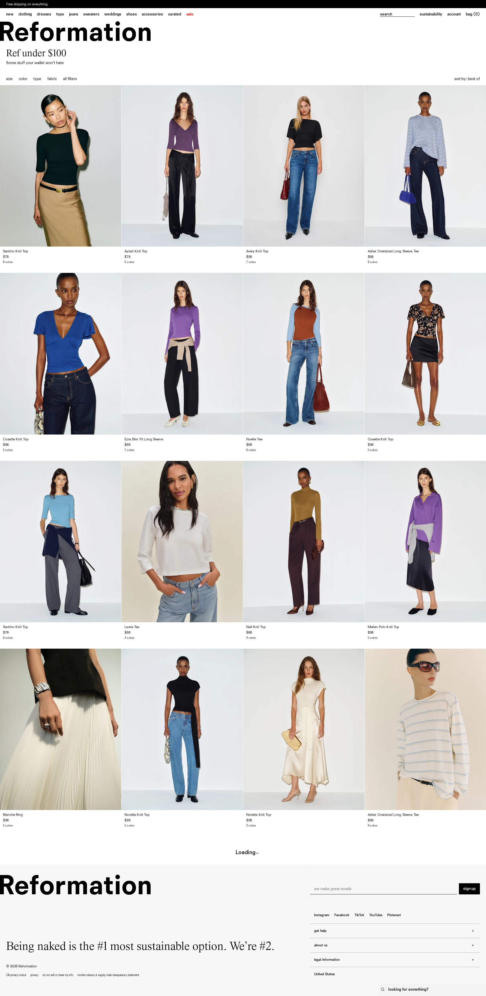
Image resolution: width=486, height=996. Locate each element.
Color (23, 79)
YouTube (375, 915)
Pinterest (394, 915)
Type (37, 79)
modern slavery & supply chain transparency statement (108, 975)
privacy (34, 975)
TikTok (359, 915)
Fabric (52, 79)
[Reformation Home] (75, 31)
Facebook (341, 915)
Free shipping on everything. (27, 6)
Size (9, 79)
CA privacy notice (16, 975)
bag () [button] (473, 14)
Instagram (321, 915)
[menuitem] (12, 14)
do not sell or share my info (58, 975)
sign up (469, 889)
